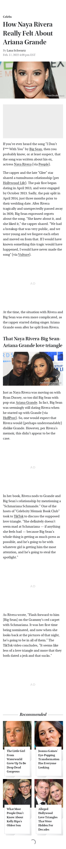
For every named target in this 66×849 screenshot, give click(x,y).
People (43, 164)
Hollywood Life (14, 183)
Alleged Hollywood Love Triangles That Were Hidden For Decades (48, 819)
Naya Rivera (23, 164)
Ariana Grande (26, 403)
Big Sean (35, 149)
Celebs (7, 16)
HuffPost (9, 418)
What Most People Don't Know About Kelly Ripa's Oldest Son (15, 817)
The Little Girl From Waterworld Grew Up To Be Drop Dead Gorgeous (16, 761)
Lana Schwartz (16, 50)
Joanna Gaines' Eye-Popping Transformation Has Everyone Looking (48, 759)
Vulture (23, 255)
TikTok (18, 516)
